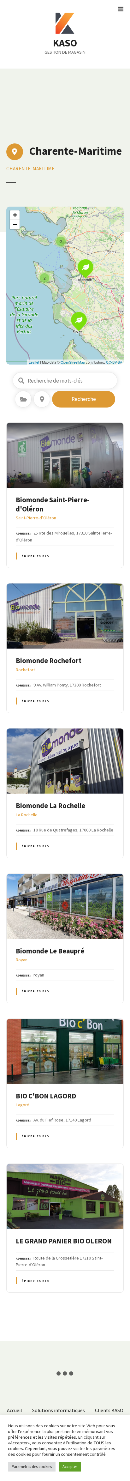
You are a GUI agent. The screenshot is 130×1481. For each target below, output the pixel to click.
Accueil (14, 1410)
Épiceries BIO (35, 556)
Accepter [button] (69, 1466)
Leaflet (34, 362)
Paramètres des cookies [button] (32, 1466)
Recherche (84, 399)
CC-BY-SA (114, 362)
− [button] (15, 224)
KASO (65, 43)
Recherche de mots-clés (21, 380)
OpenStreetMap (73, 362)
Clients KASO (109, 1410)
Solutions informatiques (58, 1410)
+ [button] (15, 215)
